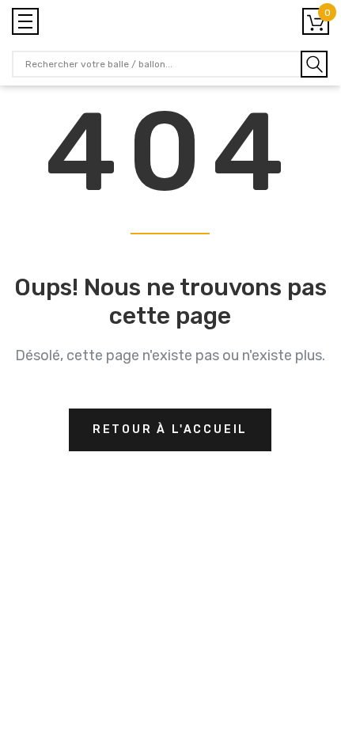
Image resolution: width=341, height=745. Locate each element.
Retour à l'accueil (170, 429)
